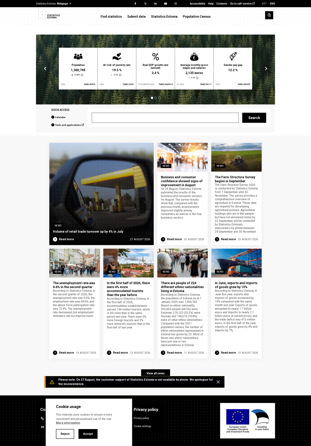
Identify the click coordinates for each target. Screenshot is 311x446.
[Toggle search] (269, 15)
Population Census (197, 16)
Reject (65, 434)
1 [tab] (152, 98)
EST (264, 3)
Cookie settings (142, 426)
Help (210, 3)
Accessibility (197, 3)
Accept (88, 434)
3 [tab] (159, 98)
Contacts (221, 3)
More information (68, 423)
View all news (156, 373)
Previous (45, 68)
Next (265, 68)
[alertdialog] (89, 422)
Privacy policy (141, 418)
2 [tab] (155, 98)
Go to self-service (241, 3)
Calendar (60, 117)
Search (254, 118)
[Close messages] (218, 382)
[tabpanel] (78, 68)
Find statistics (111, 16)
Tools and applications (68, 125)
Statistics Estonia (164, 16)
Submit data (136, 16)
